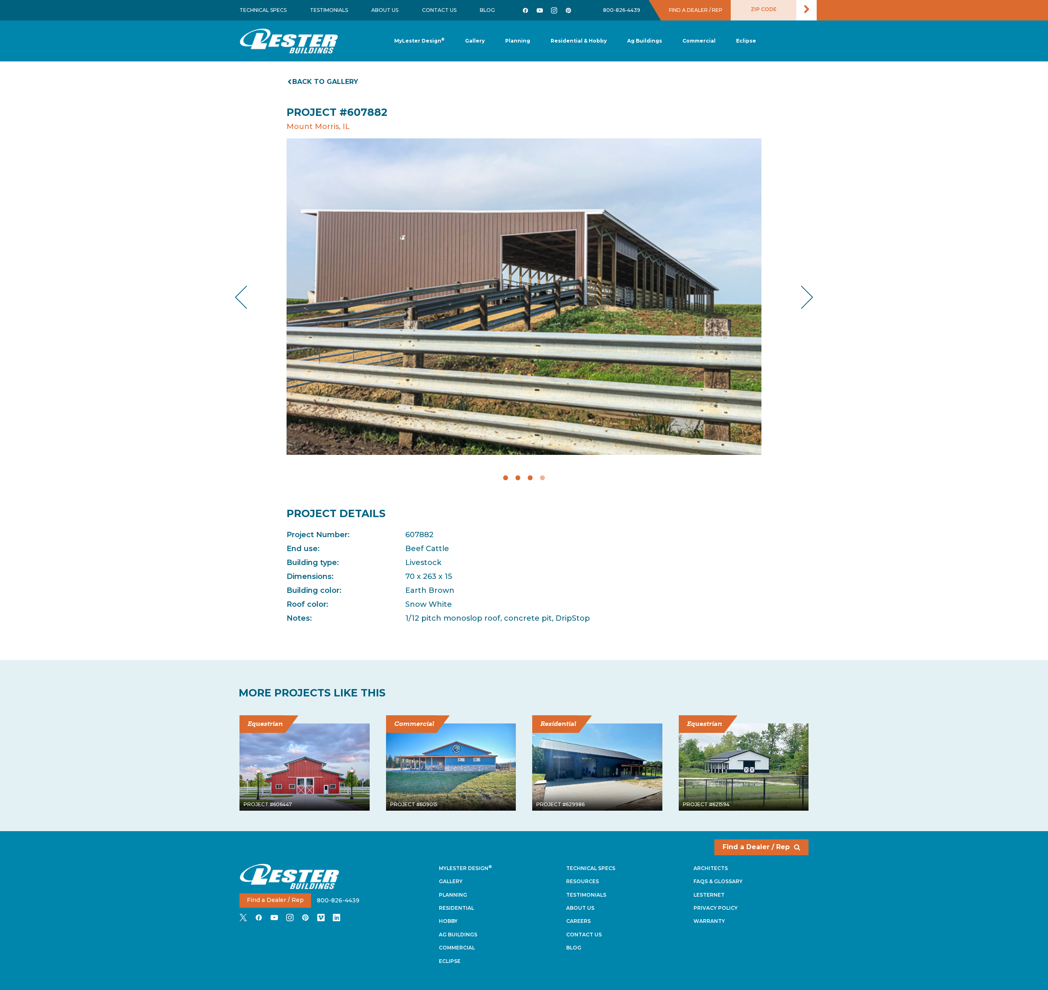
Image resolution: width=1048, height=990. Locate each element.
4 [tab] (542, 477)
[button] (517, 41)
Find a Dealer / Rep (756, 847)
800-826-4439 (621, 10)
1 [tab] (505, 477)
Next (800, 297)
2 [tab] (517, 477)
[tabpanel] (524, 296)
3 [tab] (530, 477)
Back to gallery (325, 82)
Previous (248, 297)
